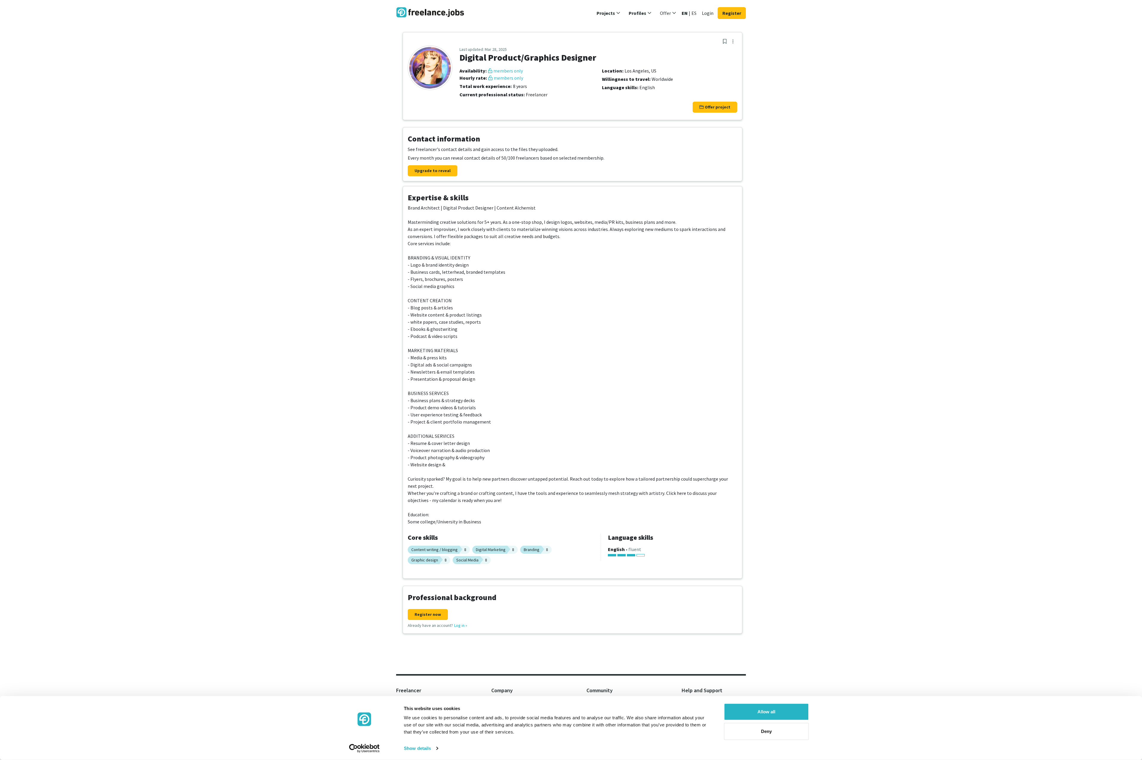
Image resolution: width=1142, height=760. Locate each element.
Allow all (766, 711)
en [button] (685, 13)
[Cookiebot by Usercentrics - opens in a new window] (364, 748)
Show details (417, 748)
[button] (608, 13)
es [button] (694, 13)
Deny (766, 731)
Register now (428, 614)
